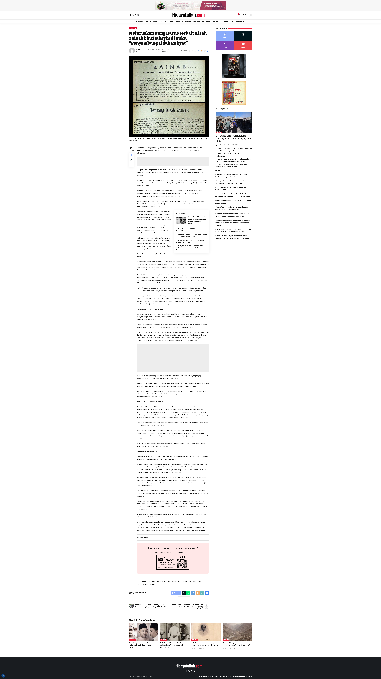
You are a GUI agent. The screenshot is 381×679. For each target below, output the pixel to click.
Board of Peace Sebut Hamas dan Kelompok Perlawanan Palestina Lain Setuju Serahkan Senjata (232, 222)
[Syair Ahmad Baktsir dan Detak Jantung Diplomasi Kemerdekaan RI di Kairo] (181, 220)
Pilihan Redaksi (143, 584)
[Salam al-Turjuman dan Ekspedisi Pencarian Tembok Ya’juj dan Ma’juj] (237, 632)
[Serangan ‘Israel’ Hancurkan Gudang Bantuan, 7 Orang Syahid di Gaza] (234, 122)
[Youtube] (243, 45)
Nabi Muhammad (174, 581)
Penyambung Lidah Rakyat (191, 581)
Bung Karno (146, 581)
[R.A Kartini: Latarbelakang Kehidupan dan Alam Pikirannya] (206, 632)
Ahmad (138, 49)
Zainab (152, 584)
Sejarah (133, 28)
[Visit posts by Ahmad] (132, 51)
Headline (155, 581)
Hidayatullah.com (144, 170)
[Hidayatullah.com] (190, 15)
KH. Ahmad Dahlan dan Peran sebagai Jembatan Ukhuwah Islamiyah (172, 645)
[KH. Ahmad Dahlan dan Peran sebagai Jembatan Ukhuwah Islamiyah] (175, 632)
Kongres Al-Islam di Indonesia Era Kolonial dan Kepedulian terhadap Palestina (190, 248)
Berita (219, 132)
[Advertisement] (173, 161)
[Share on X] (192, 50)
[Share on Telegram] (198, 50)
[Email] (201, 50)
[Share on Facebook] (189, 50)
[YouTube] (135, 15)
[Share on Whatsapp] (195, 50)
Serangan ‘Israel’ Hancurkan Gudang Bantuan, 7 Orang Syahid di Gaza (233, 139)
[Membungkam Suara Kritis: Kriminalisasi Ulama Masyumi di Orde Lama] (143, 632)
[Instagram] (138, 15)
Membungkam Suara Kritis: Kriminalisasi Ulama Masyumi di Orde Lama (142, 645)
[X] (132, 15)
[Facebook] (130, 15)
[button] (240, 15)
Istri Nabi (163, 581)
